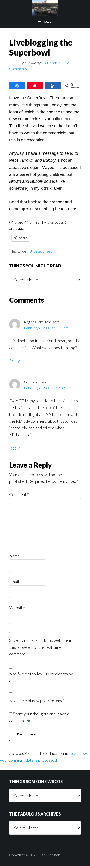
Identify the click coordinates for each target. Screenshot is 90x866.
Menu (48, 22)
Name (14, 555)
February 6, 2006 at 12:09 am (47, 388)
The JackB (45, 8)
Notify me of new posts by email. (37, 700)
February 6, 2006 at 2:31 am (46, 328)
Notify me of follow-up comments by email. (41, 677)
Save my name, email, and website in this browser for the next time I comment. (40, 647)
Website (17, 607)
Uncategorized (40, 251)
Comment (19, 494)
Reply (14, 360)
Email (14, 581)
